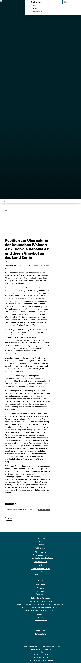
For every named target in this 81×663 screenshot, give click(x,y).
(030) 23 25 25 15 (41, 657)
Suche (40, 617)
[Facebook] (4, 4)
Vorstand (40, 571)
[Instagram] (10, 4)
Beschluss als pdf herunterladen (20, 510)
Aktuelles (36, 2)
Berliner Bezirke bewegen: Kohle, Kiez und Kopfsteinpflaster (40, 604)
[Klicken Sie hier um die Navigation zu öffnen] (77, 4)
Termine (35, 8)
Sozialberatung (40, 621)
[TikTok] (14, 4)
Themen (8, 201)
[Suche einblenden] (71, 4)
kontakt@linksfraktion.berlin (41, 660)
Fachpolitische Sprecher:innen (40, 558)
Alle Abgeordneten (40, 555)
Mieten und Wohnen (18, 201)
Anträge (40, 591)
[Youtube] (17, 4)
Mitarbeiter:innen (40, 575)
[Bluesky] (7, 4)
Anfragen (40, 588)
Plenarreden (40, 594)
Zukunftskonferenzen (40, 598)
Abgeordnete (40, 552)
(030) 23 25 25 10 (41, 655)
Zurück (9, 519)
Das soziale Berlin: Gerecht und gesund (40, 610)
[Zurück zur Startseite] (3, 201)
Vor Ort (41, 581)
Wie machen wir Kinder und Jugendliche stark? (40, 607)
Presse (34, 5)
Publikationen (37, 11)
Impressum (40, 631)
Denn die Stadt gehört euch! (40, 601)
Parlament (40, 585)
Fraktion (40, 565)
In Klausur (41, 578)
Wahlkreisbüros (40, 561)
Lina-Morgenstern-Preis (40, 568)
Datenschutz (40, 634)
